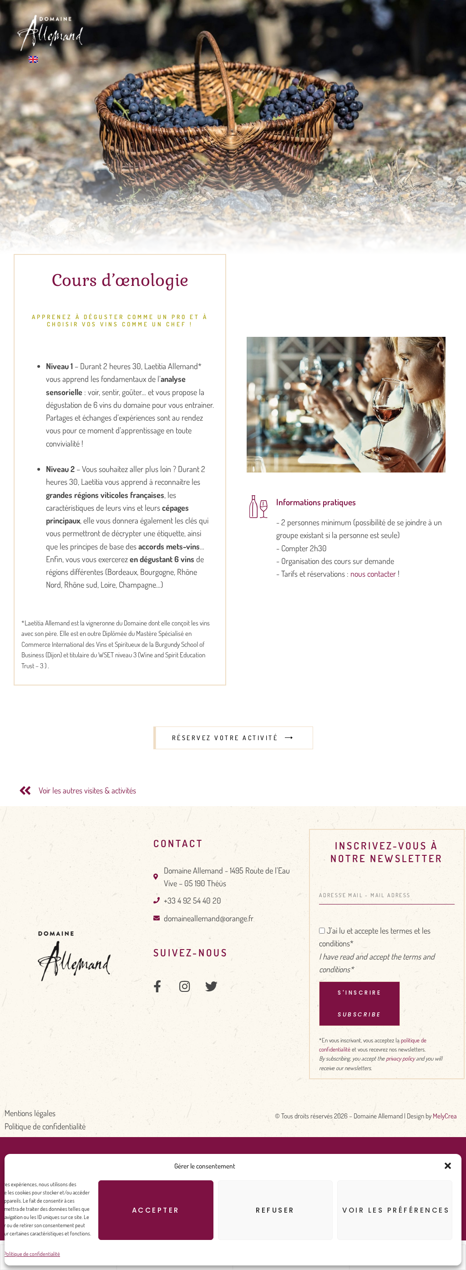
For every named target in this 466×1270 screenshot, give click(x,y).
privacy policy (400, 1058)
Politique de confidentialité (32, 1253)
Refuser (275, 1210)
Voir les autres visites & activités (87, 790)
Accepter (156, 1210)
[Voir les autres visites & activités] (25, 791)
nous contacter (373, 574)
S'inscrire (359, 1003)
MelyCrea (445, 1116)
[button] (447, 1165)
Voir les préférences (396, 1210)
